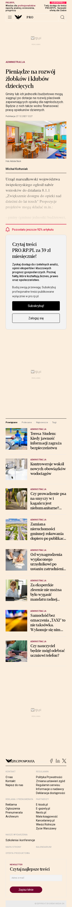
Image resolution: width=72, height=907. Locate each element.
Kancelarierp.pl (45, 820)
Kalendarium (43, 847)
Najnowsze (42, 422)
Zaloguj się (36, 318)
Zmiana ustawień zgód (50, 781)
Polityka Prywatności (49, 777)
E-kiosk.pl (42, 804)
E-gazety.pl (43, 808)
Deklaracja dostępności (50, 793)
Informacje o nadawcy (50, 789)
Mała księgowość (47, 816)
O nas (9, 777)
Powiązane (11, 422)
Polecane (27, 422)
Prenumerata (14, 812)
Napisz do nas (14, 785)
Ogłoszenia (13, 808)
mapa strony (13, 847)
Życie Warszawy (46, 828)
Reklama (11, 804)
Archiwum (12, 816)
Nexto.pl (41, 812)
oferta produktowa (18, 853)
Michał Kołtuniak (17, 168)
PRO (30, 17)
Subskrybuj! (36, 306)
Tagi (54, 422)
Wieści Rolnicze (45, 824)
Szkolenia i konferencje (20, 840)
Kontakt (10, 781)
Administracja (15, 62)
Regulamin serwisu (48, 785)
